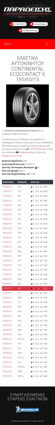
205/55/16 (7, 353)
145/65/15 (7, 237)
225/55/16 (7, 371)
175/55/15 (7, 302)
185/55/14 (7, 233)
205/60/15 (7, 292)
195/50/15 (7, 320)
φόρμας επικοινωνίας (12, 155)
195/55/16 (7, 343)
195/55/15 (7, 311)
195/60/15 (7, 288)
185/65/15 (7, 251)
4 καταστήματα (40, 24)
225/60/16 (7, 329)
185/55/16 (7, 334)
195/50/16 (7, 376)
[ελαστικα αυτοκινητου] (27, 11)
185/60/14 (7, 228)
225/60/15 (7, 297)
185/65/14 (7, 223)
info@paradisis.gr (30, 30)
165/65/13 (7, 200)
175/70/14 (7, 209)
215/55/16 (7, 362)
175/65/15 (7, 246)
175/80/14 (7, 205)
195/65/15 (7, 260)
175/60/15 (7, 274)
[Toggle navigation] (47, 44)
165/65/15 (7, 242)
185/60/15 (7, 279)
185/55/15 (7, 306)
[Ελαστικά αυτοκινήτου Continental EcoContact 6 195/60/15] (27, 105)
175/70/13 (7, 196)
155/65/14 (7, 214)
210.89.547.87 (19, 24)
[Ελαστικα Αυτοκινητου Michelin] (27, 409)
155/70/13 (7, 191)
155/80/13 (7, 186)
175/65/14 (7, 219)
